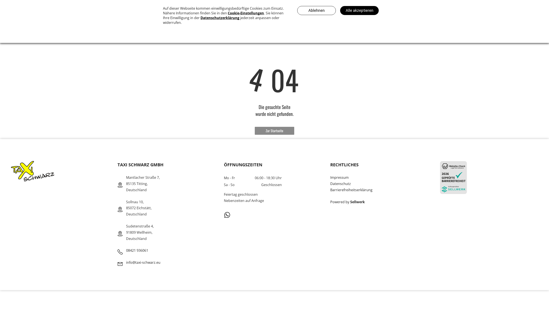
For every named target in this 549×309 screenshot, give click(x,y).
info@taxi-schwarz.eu (143, 262)
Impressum (339, 177)
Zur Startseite (274, 130)
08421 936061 (137, 250)
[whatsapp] (227, 215)
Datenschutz (340, 183)
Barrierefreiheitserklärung (351, 190)
